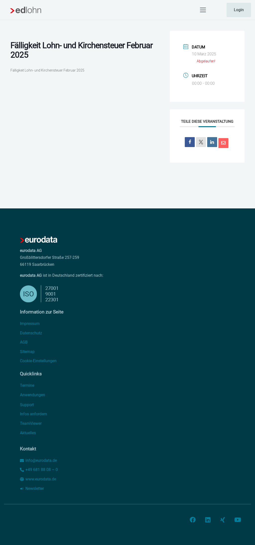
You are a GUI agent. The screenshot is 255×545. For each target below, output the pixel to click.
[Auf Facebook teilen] (190, 142)
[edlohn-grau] (25, 10)
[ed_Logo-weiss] (38, 239)
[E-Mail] (223, 143)
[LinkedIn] (212, 142)
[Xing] (222, 519)
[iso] (99, 294)
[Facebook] (192, 519)
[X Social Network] (201, 142)
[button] (203, 10)
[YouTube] (237, 519)
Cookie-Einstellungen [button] (38, 360)
